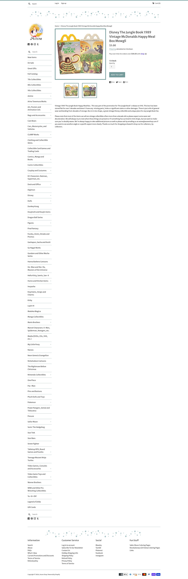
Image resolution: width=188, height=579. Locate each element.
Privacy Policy (67, 561)
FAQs (30, 550)
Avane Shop (43, 574)
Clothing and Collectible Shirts (38, 141)
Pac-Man (31, 386)
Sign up (63, 3)
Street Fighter (33, 444)
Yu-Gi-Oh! (32, 496)
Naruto (31, 350)
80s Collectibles (34, 85)
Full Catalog (33, 74)
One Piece (32, 380)
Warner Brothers (34, 482)
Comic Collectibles (35, 165)
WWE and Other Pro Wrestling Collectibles (37, 489)
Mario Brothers (34, 322)
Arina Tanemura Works (37, 101)
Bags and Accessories (36, 115)
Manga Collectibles (36, 317)
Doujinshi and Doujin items (39, 212)
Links (132, 550)
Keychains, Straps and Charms (37, 293)
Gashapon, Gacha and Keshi (39, 242)
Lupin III (31, 306)
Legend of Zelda (34, 502)
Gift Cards (32, 507)
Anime (30, 96)
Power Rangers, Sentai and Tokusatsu (39, 409)
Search (30, 545)
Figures (31, 223)
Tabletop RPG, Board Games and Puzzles (36, 450)
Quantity (112, 63)
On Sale (31, 63)
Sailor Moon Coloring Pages (140, 545)
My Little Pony (34, 344)
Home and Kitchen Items (38, 281)
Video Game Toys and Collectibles (36, 475)
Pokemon (32, 402)
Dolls (30, 201)
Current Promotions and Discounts (41, 556)
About (30, 548)
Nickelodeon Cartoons (37, 361)
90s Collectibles (34, 90)
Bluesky (99, 545)
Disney (30, 195)
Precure (31, 416)
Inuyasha (31, 286)
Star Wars (31, 438)
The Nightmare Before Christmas (37, 367)
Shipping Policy (67, 556)
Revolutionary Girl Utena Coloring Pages (145, 548)
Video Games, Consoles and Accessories (37, 467)
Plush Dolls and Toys (36, 397)
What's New (32, 553)
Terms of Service (34, 558)
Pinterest (99, 550)
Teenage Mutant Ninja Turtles (37, 458)
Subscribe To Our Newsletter (72, 548)
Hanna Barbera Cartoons (38, 262)
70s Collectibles (34, 79)
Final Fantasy (33, 228)
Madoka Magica (34, 311)
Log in (57, 3)
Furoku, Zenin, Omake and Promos (38, 235)
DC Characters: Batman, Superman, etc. (37, 177)
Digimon (31, 190)
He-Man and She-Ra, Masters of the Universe (37, 268)
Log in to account (68, 545)
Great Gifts (32, 68)
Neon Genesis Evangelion (38, 355)
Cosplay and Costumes (37, 170)
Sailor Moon (33, 422)
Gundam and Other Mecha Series (38, 254)
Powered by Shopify (54, 574)
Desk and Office (34, 184)
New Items (32, 57)
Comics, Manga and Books (36, 158)
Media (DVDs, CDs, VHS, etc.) (38, 337)
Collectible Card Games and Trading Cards (39, 149)
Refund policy (33, 561)
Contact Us (66, 550)
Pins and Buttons (35, 391)
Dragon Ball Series (35, 217)
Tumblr (98, 548)
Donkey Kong (33, 206)
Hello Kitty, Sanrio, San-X (38, 275)
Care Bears (32, 121)
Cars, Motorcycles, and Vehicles (37, 127)
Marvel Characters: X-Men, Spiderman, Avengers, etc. (39, 329)
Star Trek (31, 433)
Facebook (99, 553)
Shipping (112, 49)
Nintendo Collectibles (37, 375)
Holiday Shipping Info (70, 553)
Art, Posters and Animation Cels (34, 108)
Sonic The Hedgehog (36, 427)
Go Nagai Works (34, 248)
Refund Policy (67, 558)
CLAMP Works (33, 134)
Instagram (100, 556)
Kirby (30, 300)
